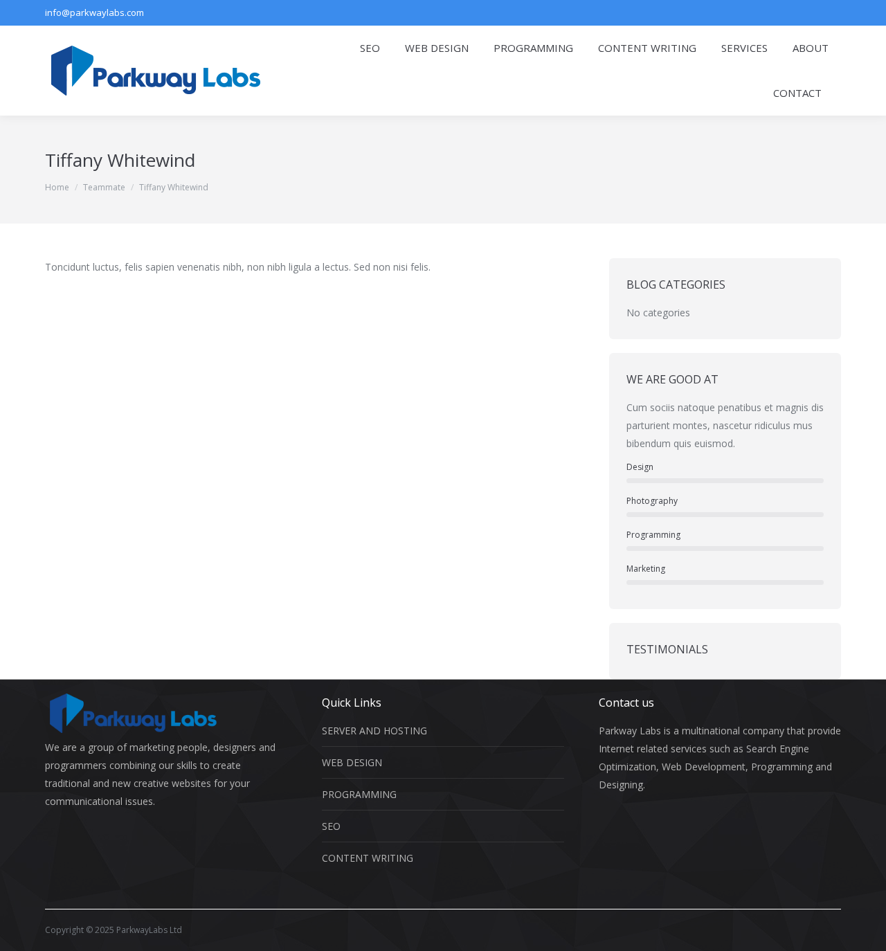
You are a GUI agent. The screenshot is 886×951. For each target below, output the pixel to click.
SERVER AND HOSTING (374, 730)
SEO (331, 826)
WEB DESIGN (352, 762)
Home (57, 187)
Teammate (104, 187)
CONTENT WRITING (367, 857)
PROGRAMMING (359, 794)
